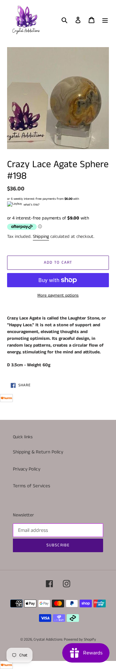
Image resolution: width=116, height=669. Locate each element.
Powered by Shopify (80, 639)
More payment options (58, 295)
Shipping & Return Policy (38, 452)
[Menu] (105, 20)
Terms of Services (31, 485)
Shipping (41, 236)
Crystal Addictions (48, 639)
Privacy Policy (26, 469)
